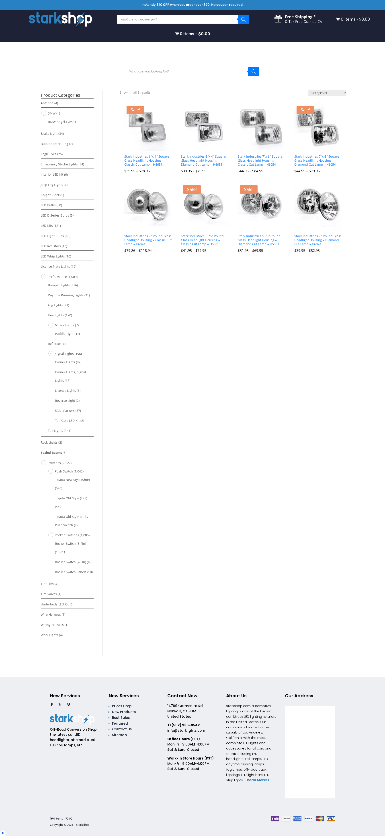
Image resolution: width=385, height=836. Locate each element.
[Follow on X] (60, 704)
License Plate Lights (55, 266)
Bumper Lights (59, 285)
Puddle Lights (65, 334)
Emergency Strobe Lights (59, 164)
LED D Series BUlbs (55, 215)
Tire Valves (49, 594)
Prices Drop (121, 706)
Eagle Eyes (48, 154)
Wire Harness (51, 614)
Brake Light (49, 133)
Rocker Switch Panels (70, 572)
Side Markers (65, 410)
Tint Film (47, 584)
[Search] (243, 19)
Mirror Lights (64, 325)
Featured (120, 723)
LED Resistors (51, 246)
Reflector (54, 344)
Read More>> (258, 780)
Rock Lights (49, 442)
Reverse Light (65, 400)
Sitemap (119, 735)
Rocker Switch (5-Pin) (70, 543)
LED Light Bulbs (52, 236)
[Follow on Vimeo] (68, 704)
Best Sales (121, 717)
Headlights (56, 315)
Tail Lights (55, 430)
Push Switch (64, 471)
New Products (124, 711)
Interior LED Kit (52, 174)
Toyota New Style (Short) (73, 480)
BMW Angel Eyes (60, 122)
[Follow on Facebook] (51, 704)
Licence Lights (65, 390)
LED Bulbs (48, 205)
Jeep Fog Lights (52, 185)
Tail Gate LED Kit (67, 420)
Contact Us (122, 729)
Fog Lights (55, 305)
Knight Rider (50, 195)
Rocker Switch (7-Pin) (70, 562)
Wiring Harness (52, 625)
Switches (54, 463)
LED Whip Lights (53, 256)
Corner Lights (65, 362)
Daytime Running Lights (66, 295)
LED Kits (47, 225)
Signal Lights (64, 354)
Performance (57, 277)
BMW (51, 113)
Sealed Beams (51, 452)
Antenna (47, 103)
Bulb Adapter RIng (54, 144)
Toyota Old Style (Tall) (71, 498)
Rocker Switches (67, 535)
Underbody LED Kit (55, 604)
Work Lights (49, 635)
